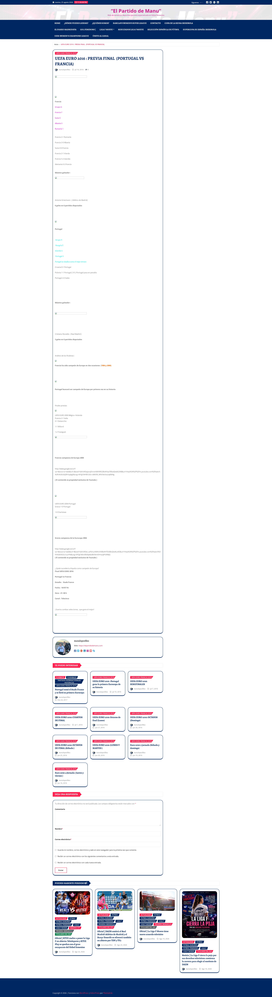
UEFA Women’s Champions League (72, 35)
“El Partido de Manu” (136, 10)
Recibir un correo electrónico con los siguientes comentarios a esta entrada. (88, 856)
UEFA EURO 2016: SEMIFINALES (138, 683)
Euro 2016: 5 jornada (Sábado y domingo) (144, 746)
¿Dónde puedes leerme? (76, 23)
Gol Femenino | (88, 29)
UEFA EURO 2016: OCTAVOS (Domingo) (144, 719)
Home (57, 23)
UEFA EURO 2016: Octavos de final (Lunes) (106, 719)
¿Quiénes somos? (100, 23)
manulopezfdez (64, 69)
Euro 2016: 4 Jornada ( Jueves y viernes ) (69, 774)
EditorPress (95, 993)
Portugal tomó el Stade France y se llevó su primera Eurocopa (70, 691)
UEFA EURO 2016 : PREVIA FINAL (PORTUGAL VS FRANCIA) (82, 44)
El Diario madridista (65, 29)
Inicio (56, 44)
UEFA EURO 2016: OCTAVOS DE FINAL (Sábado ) (68, 746)
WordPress (83, 993)
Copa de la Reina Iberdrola (179, 23)
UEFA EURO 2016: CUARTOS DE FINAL (69, 719)
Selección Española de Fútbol (163, 29)
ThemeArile (107, 993)
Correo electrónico (63, 839)
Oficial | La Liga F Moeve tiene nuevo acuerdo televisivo (154, 933)
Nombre (59, 829)
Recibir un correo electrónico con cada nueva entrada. (79, 862)
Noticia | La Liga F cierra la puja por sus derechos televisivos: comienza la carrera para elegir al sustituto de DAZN (199, 960)
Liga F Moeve (106, 29)
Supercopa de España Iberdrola (199, 29)
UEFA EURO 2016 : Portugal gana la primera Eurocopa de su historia (106, 684)
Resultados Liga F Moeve (131, 29)
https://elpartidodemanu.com (91, 645)
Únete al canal (101, 35)
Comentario (60, 809)
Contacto (155, 23)
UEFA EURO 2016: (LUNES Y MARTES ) (106, 746)
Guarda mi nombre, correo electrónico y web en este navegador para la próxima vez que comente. (97, 850)
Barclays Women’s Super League (130, 23)
